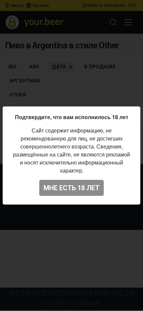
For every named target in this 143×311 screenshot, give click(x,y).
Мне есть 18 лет (71, 188)
